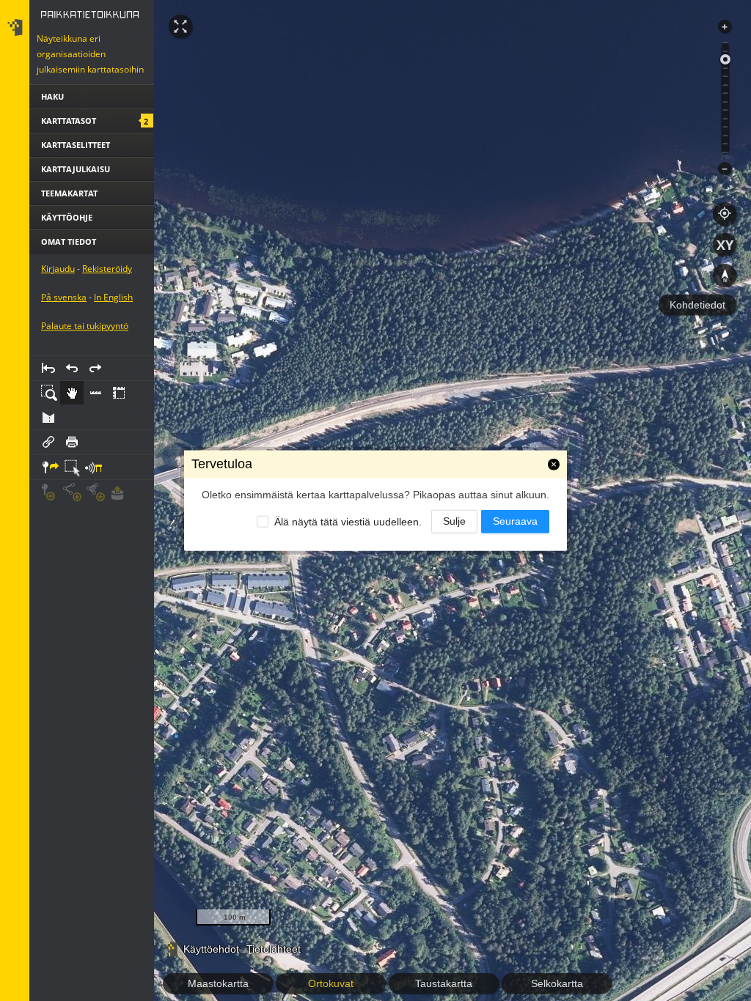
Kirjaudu (58, 329)
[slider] (725, 59)
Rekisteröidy (107, 329)
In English (113, 358)
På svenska (64, 358)
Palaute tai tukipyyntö (84, 386)
